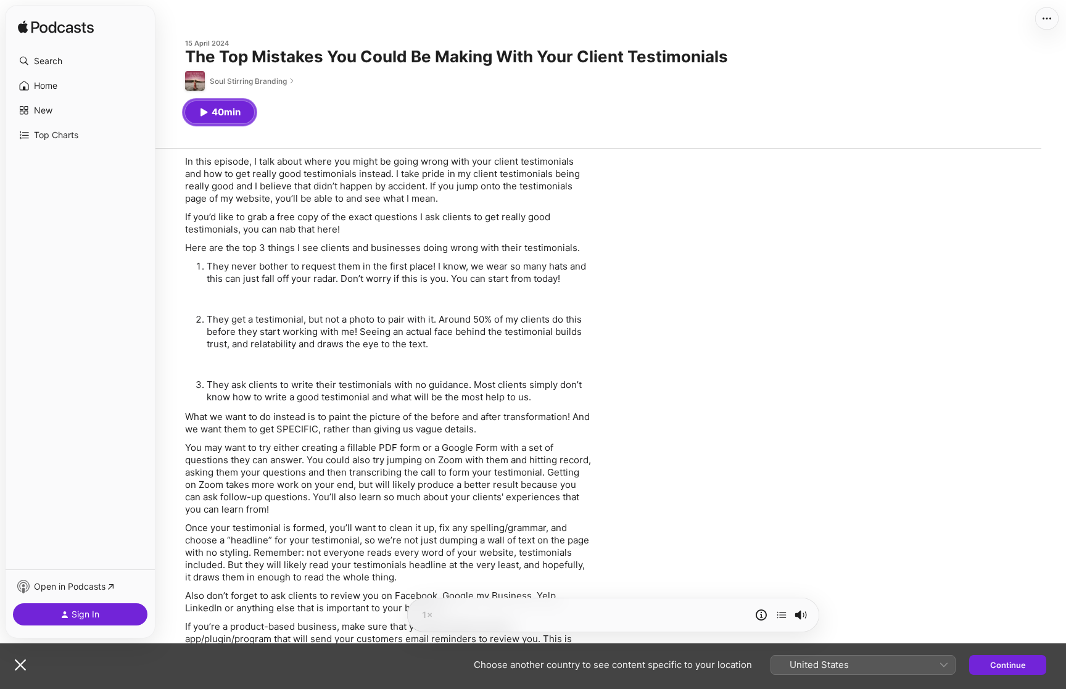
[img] (56, 28)
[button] (80, 61)
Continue (1008, 665)
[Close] (20, 664)
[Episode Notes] (761, 615)
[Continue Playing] (781, 615)
